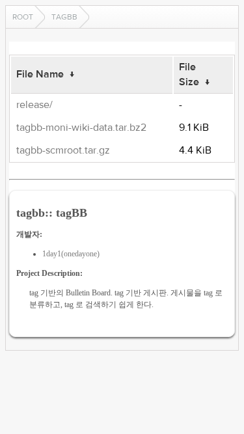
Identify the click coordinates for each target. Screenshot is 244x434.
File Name (40, 74)
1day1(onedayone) (71, 253)
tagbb (64, 17)
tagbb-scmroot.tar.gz (63, 150)
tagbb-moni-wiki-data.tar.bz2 (81, 127)
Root (22, 17)
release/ (34, 104)
